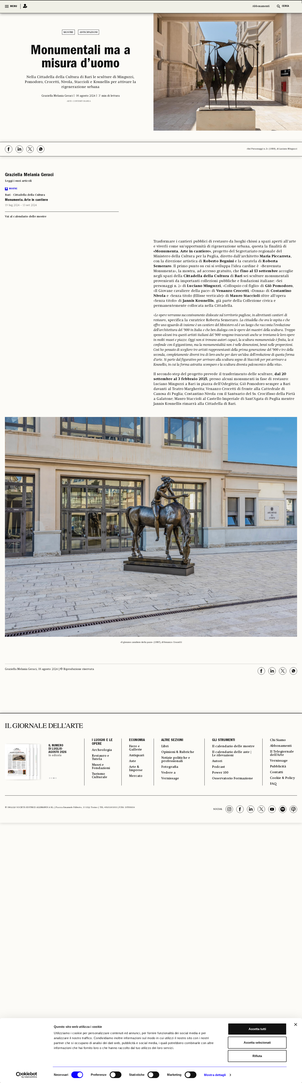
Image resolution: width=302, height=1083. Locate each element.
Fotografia (169, 767)
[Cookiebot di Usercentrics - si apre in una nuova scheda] (27, 1075)
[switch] (115, 1074)
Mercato (135, 776)
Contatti (276, 772)
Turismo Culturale (99, 775)
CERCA (285, 6)
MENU (13, 6)
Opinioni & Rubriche (177, 752)
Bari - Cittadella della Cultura (25, 194)
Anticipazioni (89, 32)
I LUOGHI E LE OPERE (102, 742)
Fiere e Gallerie (135, 748)
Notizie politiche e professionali (175, 759)
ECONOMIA (137, 740)
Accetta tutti (257, 1029)
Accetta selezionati (257, 1042)
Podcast (218, 767)
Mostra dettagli (215, 1075)
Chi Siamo (278, 740)
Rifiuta (257, 1056)
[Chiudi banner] (295, 1024)
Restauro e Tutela (100, 757)
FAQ (273, 784)
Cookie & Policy (282, 778)
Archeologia (102, 750)
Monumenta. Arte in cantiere (26, 200)
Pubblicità (278, 766)
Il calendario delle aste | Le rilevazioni (231, 753)
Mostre (68, 32)
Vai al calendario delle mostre (25, 216)
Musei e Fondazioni (101, 766)
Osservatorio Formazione (232, 778)
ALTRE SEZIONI (172, 740)
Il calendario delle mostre (233, 746)
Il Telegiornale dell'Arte (282, 753)
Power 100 (220, 772)
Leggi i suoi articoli (18, 180)
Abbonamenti (261, 6)
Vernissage (170, 778)
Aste (132, 761)
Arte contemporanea (79, 101)
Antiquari (136, 755)
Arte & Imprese (136, 768)
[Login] (23, 6)
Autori (217, 761)
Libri (164, 746)
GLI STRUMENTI (223, 740)
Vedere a (168, 772)
